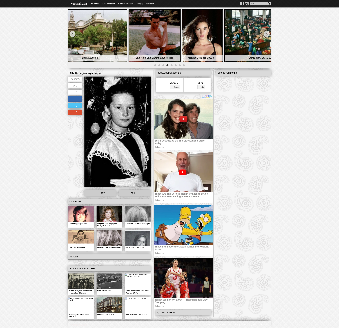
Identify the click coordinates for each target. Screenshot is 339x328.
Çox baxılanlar (108, 4)
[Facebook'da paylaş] (75, 99)
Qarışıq (139, 4)
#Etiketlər (150, 4)
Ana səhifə (210, 324)
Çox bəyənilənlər (125, 4)
